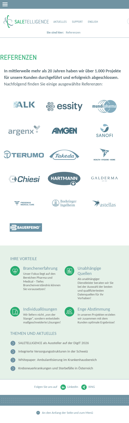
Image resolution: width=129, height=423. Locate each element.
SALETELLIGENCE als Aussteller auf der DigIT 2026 (53, 343)
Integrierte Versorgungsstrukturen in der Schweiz (53, 351)
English (93, 22)
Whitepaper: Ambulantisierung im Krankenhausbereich (57, 360)
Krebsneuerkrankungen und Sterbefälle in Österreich (55, 368)
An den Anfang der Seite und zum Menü (67, 413)
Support (77, 22)
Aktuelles (60, 22)
